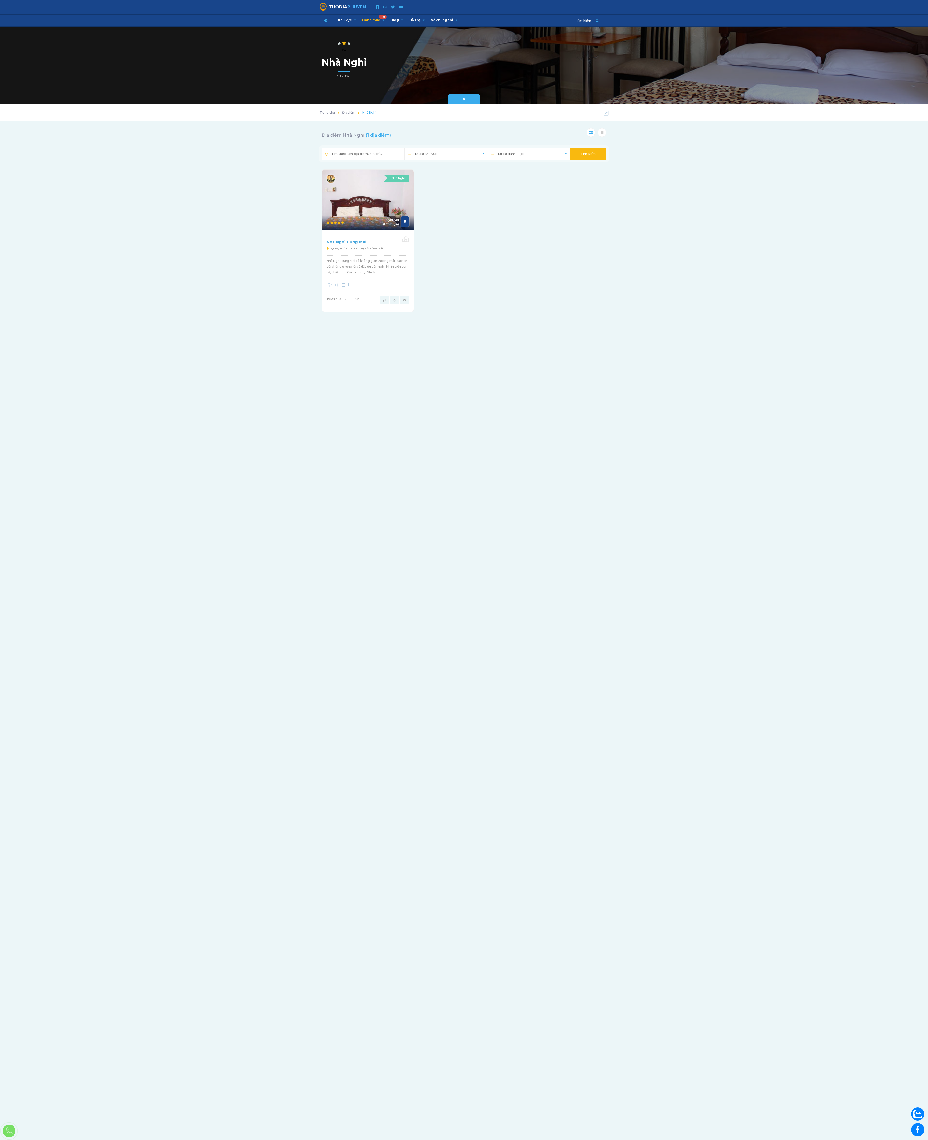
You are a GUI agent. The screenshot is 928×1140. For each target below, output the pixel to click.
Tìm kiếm (588, 154)
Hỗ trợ (415, 20)
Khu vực (345, 20)
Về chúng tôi (442, 20)
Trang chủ (327, 112)
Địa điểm (348, 112)
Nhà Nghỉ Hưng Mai (346, 242)
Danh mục (373, 18)
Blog (395, 20)
